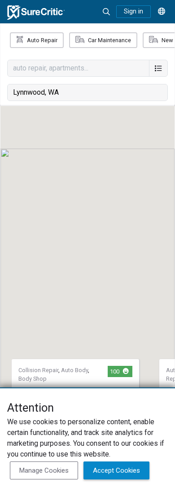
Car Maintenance (109, 40)
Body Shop (32, 378)
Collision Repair (38, 370)
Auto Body (74, 370)
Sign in (133, 11)
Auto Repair (42, 40)
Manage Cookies (44, 470)
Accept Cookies (116, 470)
